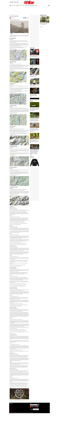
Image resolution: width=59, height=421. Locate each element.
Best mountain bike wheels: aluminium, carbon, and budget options (33, 95)
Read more (34, 98)
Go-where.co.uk (15, 336)
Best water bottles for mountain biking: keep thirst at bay (34, 76)
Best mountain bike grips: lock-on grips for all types (34, 66)
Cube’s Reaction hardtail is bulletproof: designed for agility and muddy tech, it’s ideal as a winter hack (34, 141)
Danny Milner (12, 17)
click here (15, 70)
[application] (19, 393)
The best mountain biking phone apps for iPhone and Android (34, 85)
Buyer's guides (32, 48)
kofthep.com (15, 42)
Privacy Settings (39, 412)
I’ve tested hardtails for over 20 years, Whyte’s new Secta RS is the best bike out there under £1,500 (34, 120)
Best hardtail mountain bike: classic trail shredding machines (44, 24)
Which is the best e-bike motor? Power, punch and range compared (34, 56)
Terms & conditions (34, 412)
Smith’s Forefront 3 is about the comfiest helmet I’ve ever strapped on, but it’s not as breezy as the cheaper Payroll (34, 130)
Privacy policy (37, 412)
